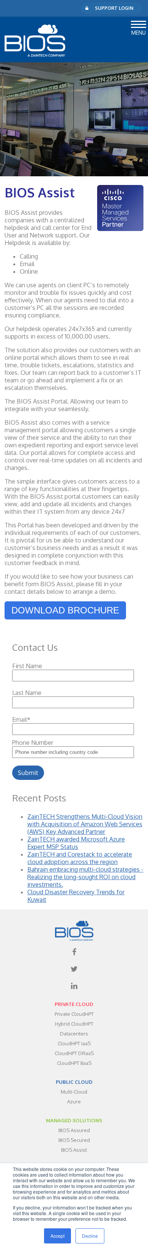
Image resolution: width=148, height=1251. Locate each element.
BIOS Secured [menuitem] (74, 1140)
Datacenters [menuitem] (74, 1034)
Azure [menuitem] (74, 1101)
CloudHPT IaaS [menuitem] (74, 1043)
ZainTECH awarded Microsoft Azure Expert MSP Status (76, 842)
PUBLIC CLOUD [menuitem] (74, 1082)
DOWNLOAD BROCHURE (65, 610)
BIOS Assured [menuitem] (74, 1130)
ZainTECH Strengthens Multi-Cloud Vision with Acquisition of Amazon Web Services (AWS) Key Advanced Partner (84, 824)
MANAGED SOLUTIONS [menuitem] (74, 1120)
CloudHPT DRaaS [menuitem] (74, 1053)
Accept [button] (57, 1236)
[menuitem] (74, 952)
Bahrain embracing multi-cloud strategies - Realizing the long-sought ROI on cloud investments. (85, 877)
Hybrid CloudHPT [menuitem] (74, 1024)
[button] (138, 23)
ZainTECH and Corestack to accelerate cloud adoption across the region (79, 858)
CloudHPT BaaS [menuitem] (74, 1063)
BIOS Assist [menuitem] (74, 1150)
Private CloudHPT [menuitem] (74, 1014)
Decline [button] (90, 1236)
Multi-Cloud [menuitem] (74, 1092)
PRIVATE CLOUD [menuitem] (74, 1004)
